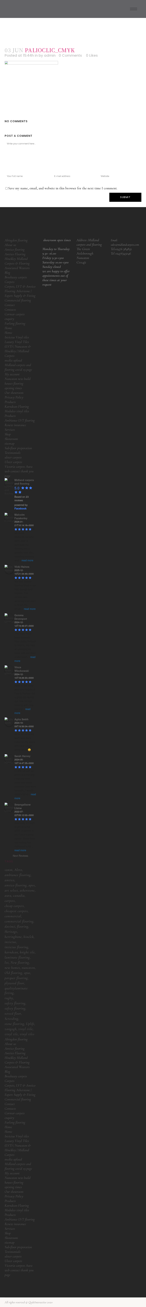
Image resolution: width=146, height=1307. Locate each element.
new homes (12, 968)
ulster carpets (13, 457)
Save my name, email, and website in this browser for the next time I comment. (62, 188)
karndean (11, 952)
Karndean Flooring (17, 406)
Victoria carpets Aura (18, 467)
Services (10, 430)
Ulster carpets (13, 462)
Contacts (10, 309)
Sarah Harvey (22, 756)
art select (11, 890)
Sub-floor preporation (18, 448)
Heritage (11, 932)
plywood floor (14, 983)
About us (10, 245)
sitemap (9, 443)
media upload (13, 360)
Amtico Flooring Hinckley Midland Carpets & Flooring (17, 259)
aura (8, 895)
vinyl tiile (25, 1029)
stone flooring (14, 1024)
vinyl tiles (27, 1034)
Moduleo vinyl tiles (17, 411)
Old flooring (13, 973)
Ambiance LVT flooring (20, 420)
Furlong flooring (15, 323)
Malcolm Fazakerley (20, 516)
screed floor (13, 1013)
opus (27, 973)
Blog (7, 273)
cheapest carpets (16, 911)
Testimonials (12, 453)
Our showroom (14, 393)
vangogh (11, 1029)
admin (50, 55)
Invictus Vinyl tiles (17, 337)
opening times (13, 388)
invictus (10, 942)
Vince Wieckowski (21, 669)
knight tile (27, 952)
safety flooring (15, 1003)
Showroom (11, 439)
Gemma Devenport (20, 616)
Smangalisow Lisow (22, 806)
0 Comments (70, 55)
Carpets (9, 282)
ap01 (31, 885)
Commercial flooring (18, 300)
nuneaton (28, 968)
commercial (13, 916)
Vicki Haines (21, 566)
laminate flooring (17, 957)
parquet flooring (16, 978)
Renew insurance (15, 425)
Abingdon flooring (16, 240)
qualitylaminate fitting (16, 990)
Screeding (11, 1019)
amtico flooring (16, 885)
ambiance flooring (18, 875)
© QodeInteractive (35, 1302)
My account (12, 374)
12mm (9, 870)
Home (8, 328)
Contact (10, 305)
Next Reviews (20, 855)
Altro (18, 870)
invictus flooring (16, 947)
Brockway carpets (16, 277)
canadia (19, 895)
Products (10, 402)
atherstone (27, 890)
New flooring (20, 962)
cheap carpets (14, 906)
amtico (9, 880)
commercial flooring (19, 921)
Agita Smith (21, 719)
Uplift (30, 1024)
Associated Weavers (17, 268)
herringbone (13, 937)
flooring (22, 926)
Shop (8, 434)
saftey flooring (15, 1008)
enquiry (9, 319)
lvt (7, 962)
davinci (10, 926)
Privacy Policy (14, 397)
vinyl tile (11, 1034)
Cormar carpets (15, 314)
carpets (10, 901)
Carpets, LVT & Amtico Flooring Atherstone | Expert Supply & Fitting (20, 291)
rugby (9, 998)
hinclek (29, 937)
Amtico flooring (15, 249)
